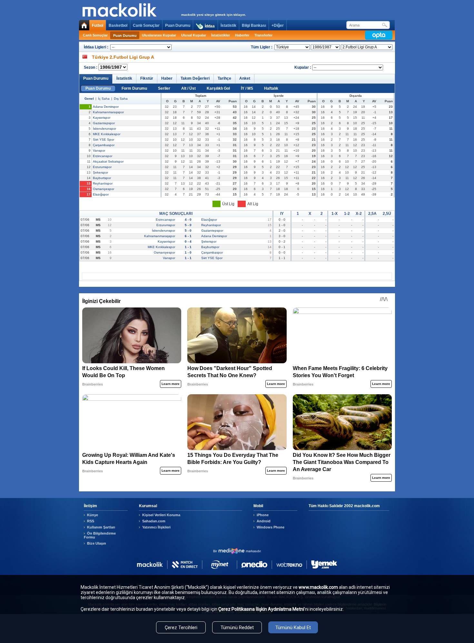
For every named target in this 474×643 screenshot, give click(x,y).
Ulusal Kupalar (193, 35)
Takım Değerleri (195, 78)
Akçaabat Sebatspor (108, 161)
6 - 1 (188, 236)
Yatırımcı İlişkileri (156, 527)
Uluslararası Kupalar (159, 35)
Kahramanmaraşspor (108, 112)
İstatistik (228, 25)
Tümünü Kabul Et (293, 627)
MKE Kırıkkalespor (106, 134)
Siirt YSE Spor (103, 139)
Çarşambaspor (103, 145)
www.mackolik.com (318, 587)
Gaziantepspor (104, 123)
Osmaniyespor (103, 189)
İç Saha (104, 98)
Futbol (97, 25)
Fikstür (146, 78)
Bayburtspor (102, 178)
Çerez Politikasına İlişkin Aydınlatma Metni (261, 609)
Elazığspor (101, 194)
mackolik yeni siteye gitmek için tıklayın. (213, 14)
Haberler (242, 35)
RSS (90, 521)
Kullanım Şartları (101, 527)
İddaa (210, 26)
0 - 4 (188, 241)
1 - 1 (188, 247)
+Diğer (278, 25)
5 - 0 (188, 225)
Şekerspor (100, 172)
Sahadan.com (153, 521)
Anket (244, 78)
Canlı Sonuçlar (146, 25)
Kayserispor (101, 117)
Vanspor (99, 150)
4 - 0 (188, 219)
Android (264, 521)
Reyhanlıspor (103, 183)
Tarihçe (224, 78)
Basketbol (118, 25)
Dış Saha (121, 98)
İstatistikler (220, 35)
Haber (167, 78)
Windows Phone (270, 527)
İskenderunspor (104, 128)
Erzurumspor (102, 167)
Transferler (263, 35)
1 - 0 (188, 252)
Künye (92, 515)
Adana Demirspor (106, 106)
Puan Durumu (177, 25)
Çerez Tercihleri (181, 627)
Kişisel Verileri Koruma (161, 515)
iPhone (263, 515)
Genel (89, 98)
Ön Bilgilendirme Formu (100, 535)
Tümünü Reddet (237, 627)
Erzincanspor (102, 156)
